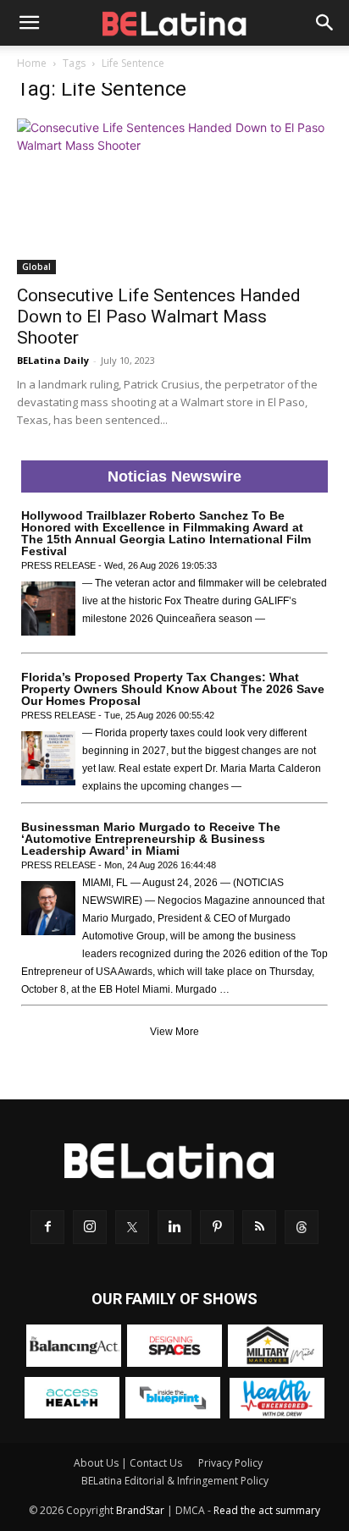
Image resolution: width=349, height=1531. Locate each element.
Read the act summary (266, 1510)
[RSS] (259, 1227)
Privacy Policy (230, 1463)
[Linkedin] (174, 1227)
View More (174, 1032)
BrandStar (140, 1510)
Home (32, 63)
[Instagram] (90, 1227)
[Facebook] (47, 1227)
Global (36, 267)
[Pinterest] (217, 1227)
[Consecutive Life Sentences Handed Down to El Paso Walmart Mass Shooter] (174, 196)
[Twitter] (132, 1227)
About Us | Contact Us (128, 1463)
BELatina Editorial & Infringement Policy (175, 1480)
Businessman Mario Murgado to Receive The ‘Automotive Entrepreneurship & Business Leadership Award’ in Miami (150, 838)
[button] (29, 23)
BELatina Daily (53, 360)
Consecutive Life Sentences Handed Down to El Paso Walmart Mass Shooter (159, 316)
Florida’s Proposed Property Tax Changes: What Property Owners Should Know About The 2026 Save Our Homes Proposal (172, 689)
